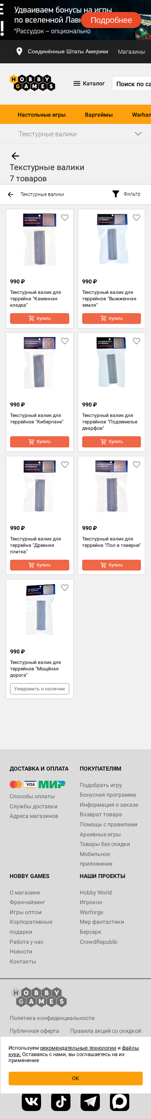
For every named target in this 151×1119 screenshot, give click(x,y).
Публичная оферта (34, 1031)
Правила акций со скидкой (105, 1031)
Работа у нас (26, 942)
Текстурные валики (42, 194)
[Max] (119, 1101)
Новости (21, 951)
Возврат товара (101, 814)
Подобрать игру (101, 785)
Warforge (91, 912)
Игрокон (91, 902)
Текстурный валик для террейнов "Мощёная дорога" (35, 669)
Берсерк (90, 932)
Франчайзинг (27, 902)
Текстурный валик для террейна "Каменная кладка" (35, 298)
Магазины (131, 52)
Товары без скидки (105, 844)
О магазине (25, 892)
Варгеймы (99, 114)
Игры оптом (25, 912)
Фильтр (132, 194)
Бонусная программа (108, 794)
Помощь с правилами (108, 824)
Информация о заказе (109, 804)
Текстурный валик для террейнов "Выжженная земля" (109, 298)
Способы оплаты (32, 796)
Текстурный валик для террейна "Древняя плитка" (35, 545)
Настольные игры (42, 114)
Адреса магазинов (34, 816)
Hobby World (96, 892)
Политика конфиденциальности (52, 1018)
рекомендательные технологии (78, 1048)
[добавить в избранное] (64, 217)
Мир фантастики (102, 922)
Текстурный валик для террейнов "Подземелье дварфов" (109, 422)
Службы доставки (34, 806)
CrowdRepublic (99, 942)
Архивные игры (100, 834)
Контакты (23, 961)
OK (75, 1078)
